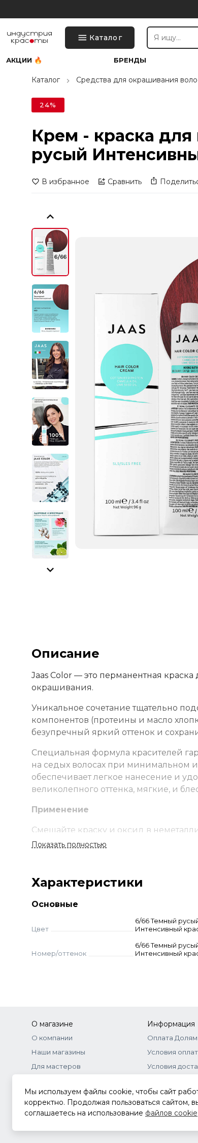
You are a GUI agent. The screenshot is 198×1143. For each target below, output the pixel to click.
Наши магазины (58, 1052)
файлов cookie (171, 1113)
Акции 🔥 (24, 60)
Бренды (130, 60)
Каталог (45, 79)
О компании (52, 1038)
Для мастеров (56, 1066)
